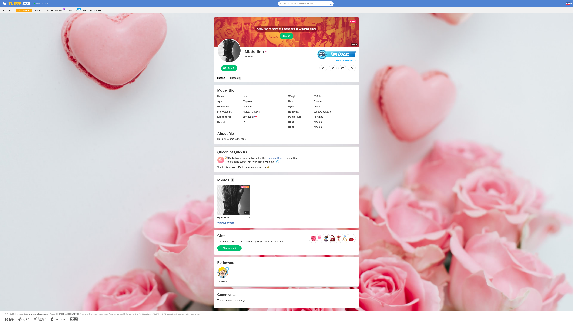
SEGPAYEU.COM (74, 314)
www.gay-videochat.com (38, 314)
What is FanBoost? (346, 60)
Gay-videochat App (92, 10)
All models (8, 10)
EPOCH (61, 314)
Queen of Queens (276, 158)
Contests (72, 10)
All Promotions (55, 10)
